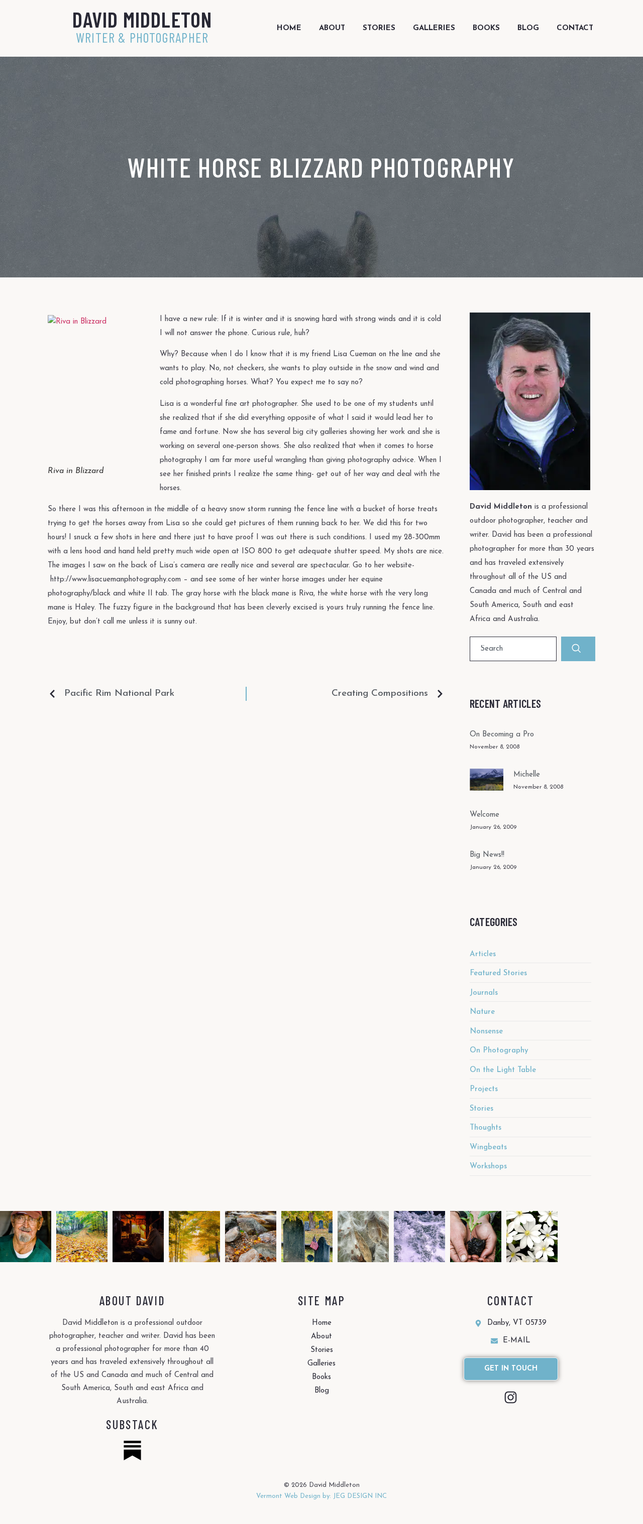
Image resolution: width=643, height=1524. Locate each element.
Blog (528, 28)
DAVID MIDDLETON (142, 19)
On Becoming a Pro (502, 734)
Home (289, 28)
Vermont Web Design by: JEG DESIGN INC (321, 1496)
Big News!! (487, 855)
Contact (575, 28)
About (332, 28)
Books (486, 28)
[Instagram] (510, 1397)
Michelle (526, 775)
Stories (379, 28)
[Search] (578, 649)
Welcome (484, 815)
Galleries (434, 28)
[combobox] (513, 649)
